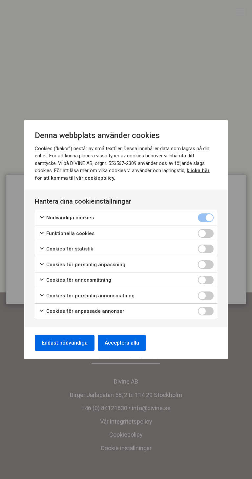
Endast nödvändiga (65, 343)
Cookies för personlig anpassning (85, 265)
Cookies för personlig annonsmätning (90, 296)
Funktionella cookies (69, 233)
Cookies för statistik (69, 249)
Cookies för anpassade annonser (84, 311)
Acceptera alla (122, 343)
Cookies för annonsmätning (78, 280)
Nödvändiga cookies (69, 218)
